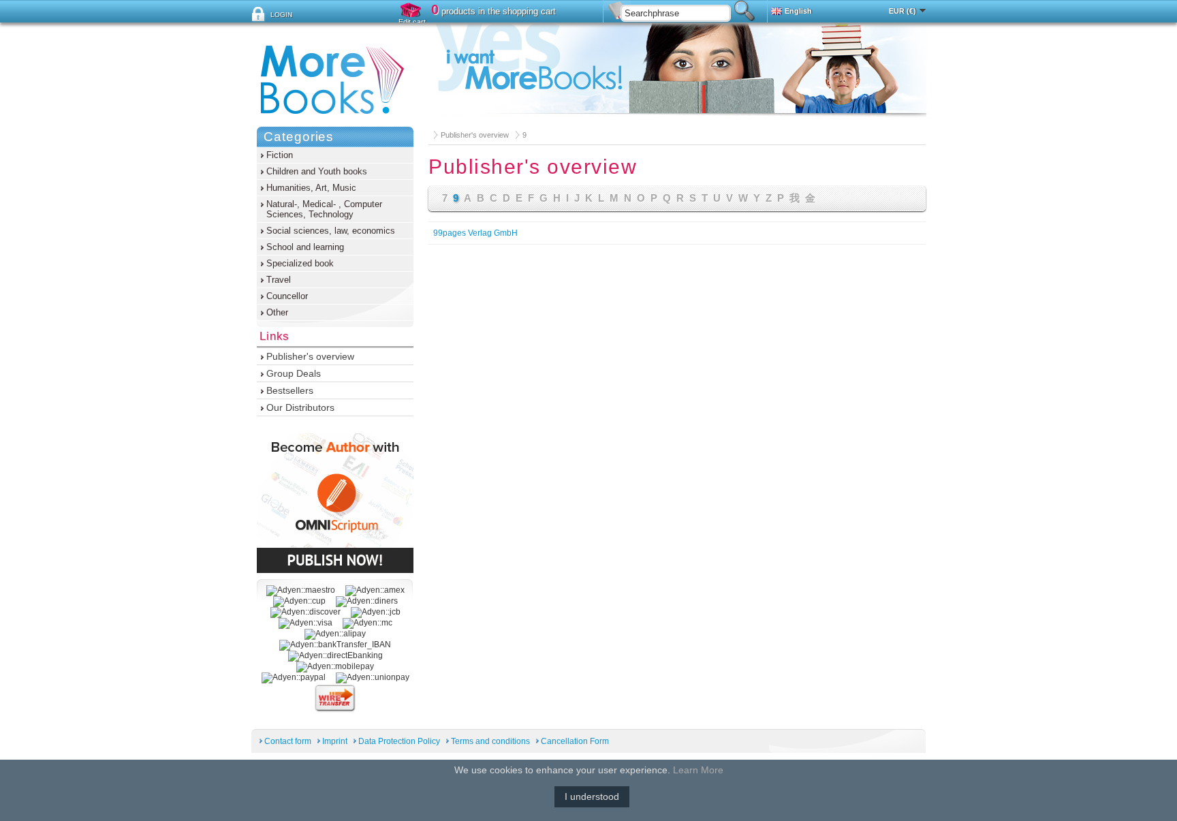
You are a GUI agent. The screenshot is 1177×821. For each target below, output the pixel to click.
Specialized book (300, 263)
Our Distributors (300, 407)
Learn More (698, 769)
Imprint (334, 741)
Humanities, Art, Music (311, 188)
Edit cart (412, 22)
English (798, 11)
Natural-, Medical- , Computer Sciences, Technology (324, 209)
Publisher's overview (475, 135)
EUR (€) (902, 11)
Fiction (279, 155)
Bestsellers (289, 390)
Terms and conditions (490, 741)
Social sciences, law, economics (330, 231)
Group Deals (293, 373)
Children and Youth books (316, 171)
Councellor (287, 296)
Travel (278, 280)
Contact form (287, 741)
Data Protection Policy (399, 741)
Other (277, 312)
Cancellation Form (575, 741)
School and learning (305, 247)
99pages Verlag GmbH (475, 233)
